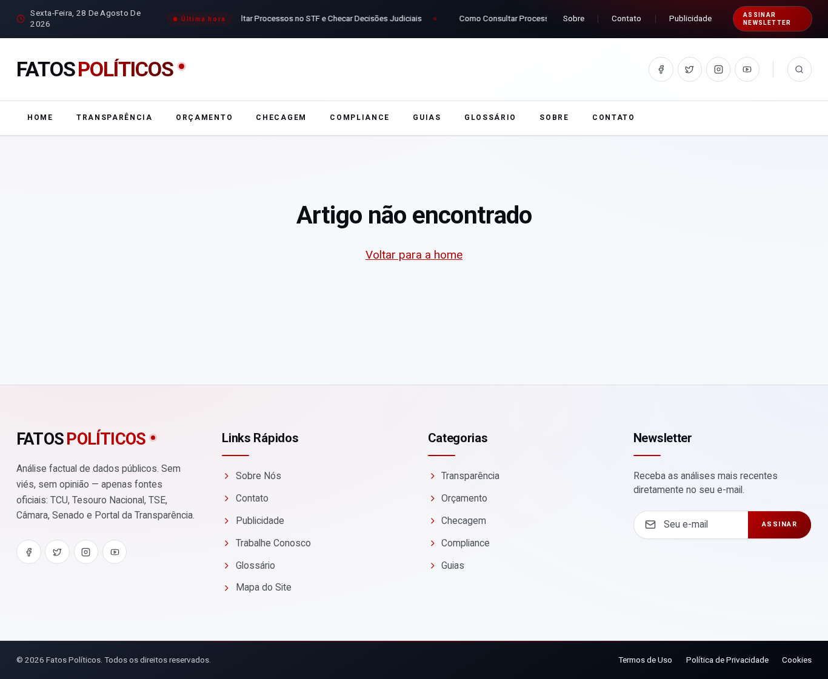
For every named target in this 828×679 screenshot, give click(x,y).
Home (40, 117)
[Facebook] (661, 69)
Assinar (780, 524)
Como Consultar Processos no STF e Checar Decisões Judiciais (305, 18)
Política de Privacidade (727, 659)
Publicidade (690, 18)
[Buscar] (799, 69)
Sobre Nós (258, 476)
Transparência (114, 117)
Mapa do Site (264, 587)
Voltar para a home (414, 255)
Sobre (573, 18)
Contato (626, 18)
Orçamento (204, 117)
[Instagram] (718, 69)
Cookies (797, 659)
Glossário (490, 117)
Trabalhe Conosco (273, 543)
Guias (427, 117)
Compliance (360, 117)
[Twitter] (690, 69)
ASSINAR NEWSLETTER (767, 19)
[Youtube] (747, 69)
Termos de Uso (645, 659)
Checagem (281, 117)
